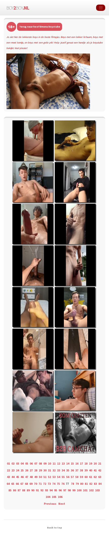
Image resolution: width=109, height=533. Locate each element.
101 (85, 490)
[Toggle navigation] (100, 8)
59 (81, 477)
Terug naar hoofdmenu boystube (39, 26)
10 (49, 463)
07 (35, 463)
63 (99, 477)
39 (85, 470)
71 (40, 484)
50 (40, 477)
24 (17, 470)
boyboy (17, 8)
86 (14, 490)
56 (67, 477)
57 (72, 477)
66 (17, 484)
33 (58, 470)
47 (26, 477)
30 (44, 470)
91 (37, 490)
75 (58, 484)
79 (77, 484)
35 (67, 470)
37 (76, 470)
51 (44, 477)
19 (90, 463)
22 (8, 470)
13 (63, 463)
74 (53, 484)
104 (48, 497)
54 (58, 477)
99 (73, 490)
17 (81, 463)
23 (12, 470)
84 (99, 484)
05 (26, 463)
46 (22, 477)
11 (54, 463)
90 (32, 490)
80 (81, 484)
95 (55, 490)
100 (79, 490)
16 (76, 463)
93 (46, 490)
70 (35, 484)
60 (85, 477)
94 (50, 490)
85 (9, 490)
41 (95, 470)
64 (8, 484)
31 (49, 470)
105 (54, 497)
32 (54, 470)
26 (26, 470)
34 (63, 470)
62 (95, 477)
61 (90, 477)
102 (91, 490)
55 (63, 477)
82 (90, 484)
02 (12, 463)
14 (67, 463)
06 (31, 463)
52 (49, 477)
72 (44, 484)
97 (64, 490)
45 (17, 477)
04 (22, 463)
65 (12, 484)
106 (60, 497)
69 (30, 484)
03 (17, 463)
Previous (50, 503)
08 (40, 463)
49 (35, 477)
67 (21, 484)
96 (60, 490)
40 (90, 470)
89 (28, 490)
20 (95, 463)
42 (99, 470)
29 (40, 470)
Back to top (54, 527)
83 (95, 484)
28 (35, 470)
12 (58, 463)
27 (31, 470)
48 (31, 477)
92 (41, 490)
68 (26, 484)
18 (85, 463)
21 (99, 463)
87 (19, 490)
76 (62, 484)
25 (22, 470)
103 (97, 490)
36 (72, 470)
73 (49, 484)
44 (12, 477)
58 (76, 477)
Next (61, 503)
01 (8, 463)
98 (69, 490)
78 (72, 484)
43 (8, 477)
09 (44, 463)
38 (81, 470)
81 (86, 484)
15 (72, 463)
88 (23, 490)
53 (54, 477)
